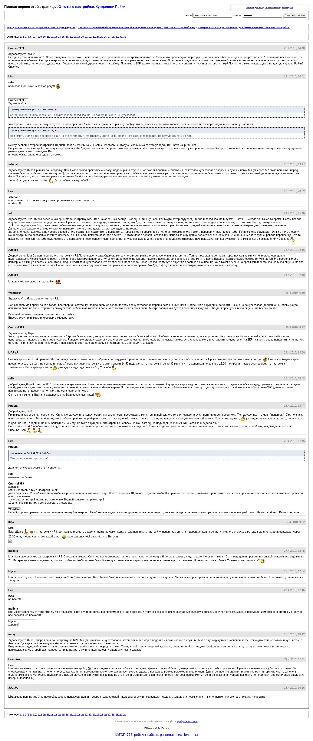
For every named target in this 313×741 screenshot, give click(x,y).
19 (78, 37)
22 (90, 37)
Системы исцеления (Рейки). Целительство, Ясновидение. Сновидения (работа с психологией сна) (136, 27)
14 (59, 37)
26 (105, 37)
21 (86, 37)
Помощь (250, 7)
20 (82, 37)
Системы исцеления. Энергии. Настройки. (265, 27)
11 (48, 37)
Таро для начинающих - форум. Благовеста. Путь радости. (41, 27)
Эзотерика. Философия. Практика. (218, 27)
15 (63, 37)
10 (44, 37)
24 (97, 37)
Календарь (287, 7)
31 (124, 37)
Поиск (259, 7)
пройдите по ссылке (187, 721)
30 (120, 37)
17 (71, 37)
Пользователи (272, 7)
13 (55, 37)
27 (109, 37)
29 (117, 37)
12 (51, 37)
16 (67, 37)
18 (74, 37)
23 (94, 37)
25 (101, 37)
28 (113, 37)
